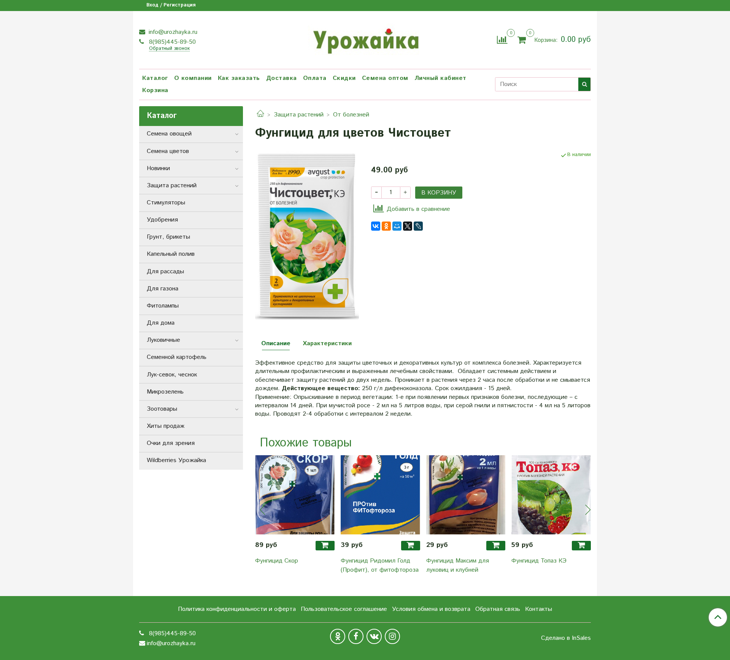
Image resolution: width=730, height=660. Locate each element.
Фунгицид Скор (276, 560)
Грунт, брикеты (168, 237)
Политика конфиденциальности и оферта (237, 609)
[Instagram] (392, 636)
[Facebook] (355, 636)
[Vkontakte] (374, 636)
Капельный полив (171, 254)
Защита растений (299, 114)
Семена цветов (168, 151)
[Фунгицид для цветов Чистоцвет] (307, 235)
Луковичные (163, 340)
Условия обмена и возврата (431, 609)
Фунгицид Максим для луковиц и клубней (457, 565)
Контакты (538, 609)
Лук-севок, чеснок (172, 374)
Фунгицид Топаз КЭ (539, 560)
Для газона (162, 288)
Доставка (281, 78)
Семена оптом (385, 78)
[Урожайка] (365, 39)
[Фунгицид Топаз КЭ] (551, 495)
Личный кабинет (440, 78)
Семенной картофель (176, 357)
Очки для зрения (171, 443)
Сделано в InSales (566, 638)
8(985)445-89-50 (171, 42)
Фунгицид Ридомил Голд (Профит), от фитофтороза (380, 565)
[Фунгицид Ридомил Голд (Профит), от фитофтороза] (380, 495)
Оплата (315, 78)
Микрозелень (165, 391)
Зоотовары (162, 409)
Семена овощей (169, 133)
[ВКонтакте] (375, 226)
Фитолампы (163, 305)
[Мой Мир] (397, 226)
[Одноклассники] (386, 226)
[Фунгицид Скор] (295, 495)
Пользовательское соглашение (344, 609)
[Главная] (260, 114)
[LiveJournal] (418, 226)
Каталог (155, 78)
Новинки (158, 168)
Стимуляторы (166, 202)
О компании (193, 78)
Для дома (161, 323)
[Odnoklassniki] (337, 636)
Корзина (155, 90)
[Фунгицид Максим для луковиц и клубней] (466, 495)
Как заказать (239, 78)
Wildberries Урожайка (176, 460)
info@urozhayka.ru (172, 32)
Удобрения (162, 219)
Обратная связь (497, 609)
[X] (407, 226)
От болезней (351, 114)
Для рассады (165, 271)
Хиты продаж (165, 426)
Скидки (344, 78)
